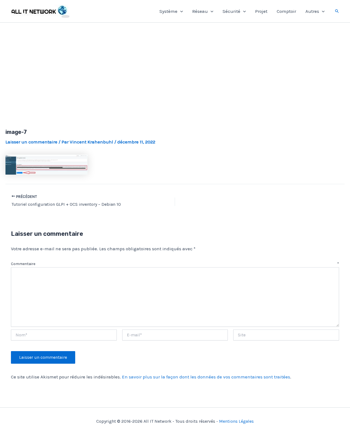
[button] (180, 11)
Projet (261, 11)
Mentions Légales (236, 421)
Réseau (200, 11)
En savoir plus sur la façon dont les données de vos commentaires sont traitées (206, 377)
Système (168, 11)
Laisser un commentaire (31, 142)
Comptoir (286, 11)
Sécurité (231, 11)
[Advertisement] (175, 69)
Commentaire (175, 263)
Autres (312, 11)
